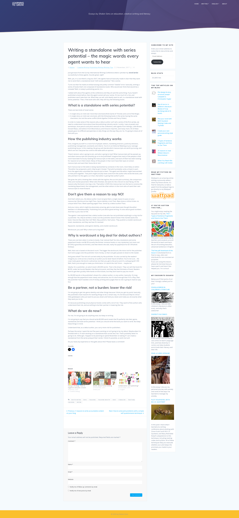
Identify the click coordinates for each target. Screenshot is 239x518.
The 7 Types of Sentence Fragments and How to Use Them (162, 216)
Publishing (94, 67)
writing (79, 402)
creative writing (76, 399)
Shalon (72, 67)
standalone (122, 399)
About (224, 4)
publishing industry (104, 399)
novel (85, 399)
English (215, 4)
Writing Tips (108, 67)
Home (196, 4)
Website (70, 479)
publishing (92, 399)
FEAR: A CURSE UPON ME (160, 353)
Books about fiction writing (102, 386)
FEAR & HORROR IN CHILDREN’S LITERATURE (160, 288)
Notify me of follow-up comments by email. (83, 487)
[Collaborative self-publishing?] (130, 378)
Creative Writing (83, 67)
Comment (71, 441)
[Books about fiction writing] (104, 378)
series (114, 399)
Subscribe (157, 62)
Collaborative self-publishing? (128, 386)
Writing (204, 4)
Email (70, 472)
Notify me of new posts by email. (80, 491)
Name (70, 464)
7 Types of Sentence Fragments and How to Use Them (165, 143)
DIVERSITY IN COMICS (159, 314)
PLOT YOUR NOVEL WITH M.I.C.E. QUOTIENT (160, 401)
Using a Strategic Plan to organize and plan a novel (77, 387)
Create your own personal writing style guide (165, 133)
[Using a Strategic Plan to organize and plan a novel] (79, 378)
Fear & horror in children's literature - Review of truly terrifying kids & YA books (165, 108)
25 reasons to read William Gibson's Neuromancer (164, 153)
